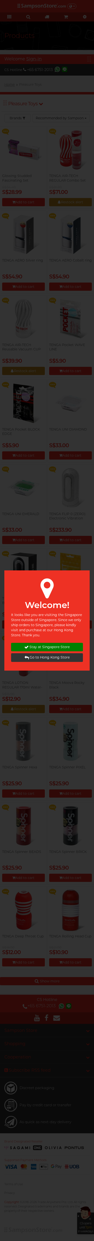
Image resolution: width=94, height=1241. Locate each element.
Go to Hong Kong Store (50, 657)
